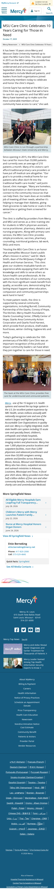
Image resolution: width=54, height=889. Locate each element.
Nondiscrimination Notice (27, 724)
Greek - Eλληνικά (14, 798)
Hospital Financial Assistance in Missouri (27, 879)
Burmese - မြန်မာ (35, 823)
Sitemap (9, 850)
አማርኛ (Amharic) (17, 762)
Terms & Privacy (21, 850)
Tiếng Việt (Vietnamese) (21, 787)
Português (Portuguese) (17, 772)
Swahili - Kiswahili (15, 803)
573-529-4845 (19, 554)
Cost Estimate (27, 727)
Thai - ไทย (24, 818)
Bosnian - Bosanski (35, 793)
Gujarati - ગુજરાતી (17, 829)
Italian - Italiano (27, 834)
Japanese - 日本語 (36, 829)
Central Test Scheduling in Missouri (27, 883)
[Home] (18, 11)
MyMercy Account (8, 3)
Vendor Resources (27, 745)
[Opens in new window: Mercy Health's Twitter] (23, 630)
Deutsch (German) (18, 767)
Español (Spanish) (17, 782)
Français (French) (36, 762)
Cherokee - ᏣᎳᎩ (39, 818)
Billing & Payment (27, 684)
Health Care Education (27, 714)
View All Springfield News (17, 536)
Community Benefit (27, 732)
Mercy (8, 403)
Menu (4, 12)
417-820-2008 (22, 551)
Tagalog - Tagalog (36, 782)
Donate (27, 705)
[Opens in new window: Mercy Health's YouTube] (30, 630)
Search (49, 13)
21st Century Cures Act (39, 850)
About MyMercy (27, 679)
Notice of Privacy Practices (27, 697)
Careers (27, 688)
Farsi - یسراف (39, 813)
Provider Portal (27, 741)
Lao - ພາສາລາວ (17, 793)
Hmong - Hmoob (34, 808)
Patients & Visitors (27, 736)
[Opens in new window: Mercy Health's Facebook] (16, 630)
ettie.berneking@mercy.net (21, 547)
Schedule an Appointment (27, 702)
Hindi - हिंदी (39, 787)
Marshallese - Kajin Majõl (36, 798)
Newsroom (27, 719)
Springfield (24, 561)
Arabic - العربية (18, 823)
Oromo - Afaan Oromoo (36, 803)
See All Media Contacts (19, 566)
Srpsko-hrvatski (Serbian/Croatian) (27, 777)
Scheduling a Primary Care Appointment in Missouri (27, 887)
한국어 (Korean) (37, 767)
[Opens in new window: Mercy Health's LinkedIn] (37, 630)
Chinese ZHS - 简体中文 (19, 813)
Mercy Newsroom (10, 44)
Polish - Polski (18, 808)
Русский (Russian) (39, 772)
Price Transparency (27, 710)
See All (24, 639)
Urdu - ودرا (12, 818)
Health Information (27, 693)
